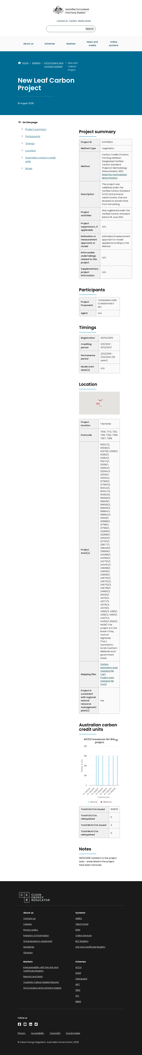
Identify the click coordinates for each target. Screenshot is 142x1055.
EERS (77, 929)
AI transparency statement (37, 941)
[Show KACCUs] (96, 804)
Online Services (83, 935)
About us (28, 43)
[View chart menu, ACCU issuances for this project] (117, 740)
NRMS (78, 1001)
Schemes (50, 43)
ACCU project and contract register (42, 988)
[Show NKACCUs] (109, 806)
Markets (71, 43)
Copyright (55, 1033)
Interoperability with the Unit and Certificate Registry (40, 969)
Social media (73, 1033)
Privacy (22, 1033)
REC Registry (81, 941)
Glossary (28, 952)
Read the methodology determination (114, 176)
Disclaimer (28, 947)
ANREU (78, 918)
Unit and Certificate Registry (90, 947)
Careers (73, 20)
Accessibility (37, 1033)
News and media (92, 43)
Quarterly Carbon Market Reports (41, 982)
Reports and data (33, 976)
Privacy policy (30, 929)
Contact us (62, 20)
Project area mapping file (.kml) (107, 681)
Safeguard (81, 978)
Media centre (84, 20)
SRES (77, 990)
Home (25, 63)
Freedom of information (36, 935)
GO (77, 995)
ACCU (78, 967)
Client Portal (81, 924)
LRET (77, 984)
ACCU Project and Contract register (53, 64)
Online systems (113, 43)
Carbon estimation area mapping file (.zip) (109, 669)
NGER (78, 973)
